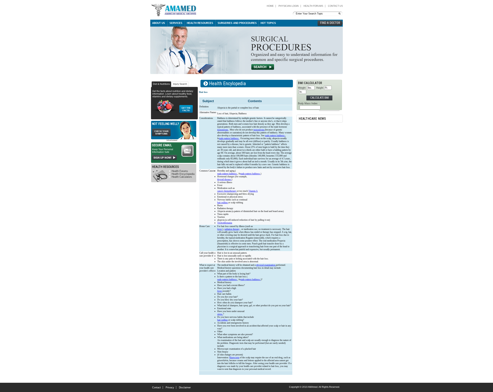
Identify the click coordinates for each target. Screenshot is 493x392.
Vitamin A (253, 191)
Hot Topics (268, 23)
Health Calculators (182, 176)
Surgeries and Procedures (237, 23)
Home (270, 6)
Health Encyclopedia (183, 173)
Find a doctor (330, 23)
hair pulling (222, 202)
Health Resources (200, 23)
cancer (220, 191)
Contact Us (335, 6)
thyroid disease (224, 179)
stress (220, 314)
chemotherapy (230, 191)
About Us (158, 23)
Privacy (170, 387)
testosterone (223, 129)
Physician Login (288, 6)
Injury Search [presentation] (180, 84)
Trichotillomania (224, 222)
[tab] (161, 84)
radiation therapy (232, 229)
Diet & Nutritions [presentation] (161, 84)
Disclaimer (185, 387)
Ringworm (234, 357)
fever (219, 229)
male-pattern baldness (275, 135)
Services (175, 23)
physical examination (266, 265)
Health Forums (313, 6)
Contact (156, 387)
